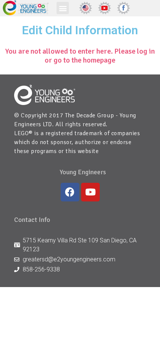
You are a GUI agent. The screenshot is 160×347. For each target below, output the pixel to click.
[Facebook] (70, 192)
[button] (63, 8)
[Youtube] (90, 192)
